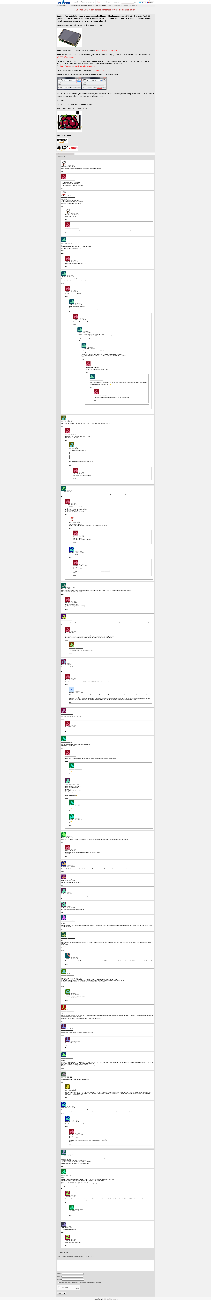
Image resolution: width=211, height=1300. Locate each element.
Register (151, 0)
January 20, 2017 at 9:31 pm (71, 261)
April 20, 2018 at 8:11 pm (66, 1077)
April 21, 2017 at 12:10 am (71, 504)
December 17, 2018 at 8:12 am (76, 692)
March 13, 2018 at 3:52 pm (67, 1030)
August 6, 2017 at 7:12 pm (71, 850)
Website (59, 1279)
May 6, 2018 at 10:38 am (70, 1090)
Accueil (76, 2)
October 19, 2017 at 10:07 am (72, 784)
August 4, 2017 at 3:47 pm (67, 837)
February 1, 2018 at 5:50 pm (75, 819)
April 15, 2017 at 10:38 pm (67, 588)
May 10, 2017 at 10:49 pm (71, 726)
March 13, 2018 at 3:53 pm (71, 1042)
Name (59, 1273)
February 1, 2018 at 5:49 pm (75, 806)
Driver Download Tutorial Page (106, 50)
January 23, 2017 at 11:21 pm (88, 348)
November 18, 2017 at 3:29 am (68, 938)
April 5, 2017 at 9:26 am (74, 448)
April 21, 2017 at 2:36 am (71, 602)
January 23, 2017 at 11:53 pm (100, 395)
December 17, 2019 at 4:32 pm (76, 1134)
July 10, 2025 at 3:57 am (74, 1210)
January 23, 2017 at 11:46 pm (96, 380)
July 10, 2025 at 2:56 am (70, 1196)
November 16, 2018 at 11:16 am (76, 552)
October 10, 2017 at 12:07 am (68, 880)
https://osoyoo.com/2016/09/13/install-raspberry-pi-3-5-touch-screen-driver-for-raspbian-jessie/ (93, 636)
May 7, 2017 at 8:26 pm (78, 536)
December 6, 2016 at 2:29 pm (68, 166)
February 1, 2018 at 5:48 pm (75, 769)
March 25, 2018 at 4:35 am (67, 1058)
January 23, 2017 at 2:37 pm (75, 304)
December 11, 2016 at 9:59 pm (72, 228)
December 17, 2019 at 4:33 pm (80, 565)
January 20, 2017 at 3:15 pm (67, 243)
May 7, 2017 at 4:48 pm (74, 522)
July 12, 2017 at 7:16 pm (70, 756)
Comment (60, 1259)
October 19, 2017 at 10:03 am (68, 907)
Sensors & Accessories (95, 13)
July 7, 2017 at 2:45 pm (66, 742)
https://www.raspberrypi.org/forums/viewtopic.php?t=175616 (74, 1064)
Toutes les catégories (87, 2)
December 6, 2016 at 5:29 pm (68, 180)
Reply (62, 171)
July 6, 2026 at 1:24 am (70, 1240)
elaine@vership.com (105, 571)
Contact (108, 2)
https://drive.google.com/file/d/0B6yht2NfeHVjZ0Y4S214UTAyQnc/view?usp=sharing (91, 682)
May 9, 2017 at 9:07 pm (70, 679)
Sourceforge (99, 70)
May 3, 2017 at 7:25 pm (70, 632)
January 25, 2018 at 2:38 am (67, 1011)
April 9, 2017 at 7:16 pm (78, 473)
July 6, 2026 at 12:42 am (66, 1227)
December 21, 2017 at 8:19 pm (76, 648)
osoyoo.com (78, 153)
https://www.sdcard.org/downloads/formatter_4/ (77, 66)
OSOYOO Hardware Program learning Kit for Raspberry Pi (80, 5)
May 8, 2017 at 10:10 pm (66, 664)
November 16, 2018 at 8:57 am (72, 1121)
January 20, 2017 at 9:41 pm (71, 291)
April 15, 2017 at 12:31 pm (67, 491)
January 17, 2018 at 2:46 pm (67, 975)
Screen (103, 13)
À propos (116, 2)
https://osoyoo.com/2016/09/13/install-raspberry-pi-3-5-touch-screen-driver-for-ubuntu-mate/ (91, 637)
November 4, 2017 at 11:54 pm (68, 921)
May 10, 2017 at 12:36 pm (67, 714)
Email (59, 1276)
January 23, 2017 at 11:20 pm (84, 332)
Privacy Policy (98, 1299)
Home (63, 5)
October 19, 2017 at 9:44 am (67, 893)
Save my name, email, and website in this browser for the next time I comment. (80, 1282)
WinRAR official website (65, 57)
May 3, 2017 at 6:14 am (66, 620)
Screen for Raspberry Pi (100, 5)
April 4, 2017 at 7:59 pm (70, 434)
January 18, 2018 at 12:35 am (72, 994)
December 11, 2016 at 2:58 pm (68, 197)
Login (142, 0)
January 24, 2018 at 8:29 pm (71, 958)
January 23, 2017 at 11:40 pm (92, 367)
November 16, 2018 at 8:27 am (68, 1107)
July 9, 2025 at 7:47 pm (66, 1175)
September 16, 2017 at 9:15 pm (68, 866)
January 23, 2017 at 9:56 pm (79, 319)
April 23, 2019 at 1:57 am (67, 1156)
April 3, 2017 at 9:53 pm (66, 421)
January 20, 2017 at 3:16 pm (67, 276)
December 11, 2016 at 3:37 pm (72, 214)
